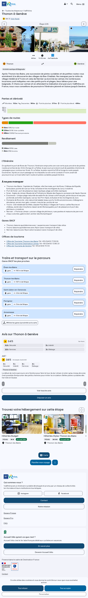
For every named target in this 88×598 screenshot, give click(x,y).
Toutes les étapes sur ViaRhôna (18, 11)
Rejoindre (78, 269)
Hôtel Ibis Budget (10, 436)
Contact (44, 500)
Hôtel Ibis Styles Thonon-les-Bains (60, 436)
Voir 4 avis (15, 19)
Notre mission (44, 506)
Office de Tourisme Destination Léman (22, 243)
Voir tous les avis (44, 390)
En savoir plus (44, 546)
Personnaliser (44, 594)
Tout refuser (23, 588)
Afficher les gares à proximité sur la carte (21, 323)
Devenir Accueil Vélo (44, 552)
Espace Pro (8, 518)
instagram (25, 493)
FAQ (5, 523)
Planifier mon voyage (41, 462)
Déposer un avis (44, 398)
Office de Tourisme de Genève (19, 246)
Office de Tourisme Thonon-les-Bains (22, 241)
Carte (45, 455)
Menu (78, 4)
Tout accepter (65, 588)
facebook (65, 493)
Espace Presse (10, 513)
